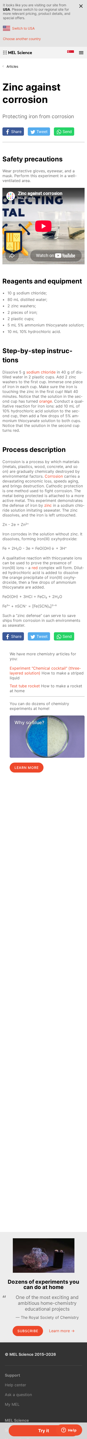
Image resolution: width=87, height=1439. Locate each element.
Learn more (26, 767)
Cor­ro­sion (54, 476)
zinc (48, 505)
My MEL (12, 1404)
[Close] (81, 6)
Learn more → (62, 1330)
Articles (12, 66)
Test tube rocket (25, 685)
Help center (15, 1384)
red (35, 567)
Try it (43, 1430)
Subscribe (27, 1331)
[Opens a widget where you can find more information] (69, 1430)
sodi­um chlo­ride (41, 372)
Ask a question (18, 1394)
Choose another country (22, 39)
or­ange (45, 401)
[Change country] (70, 53)
